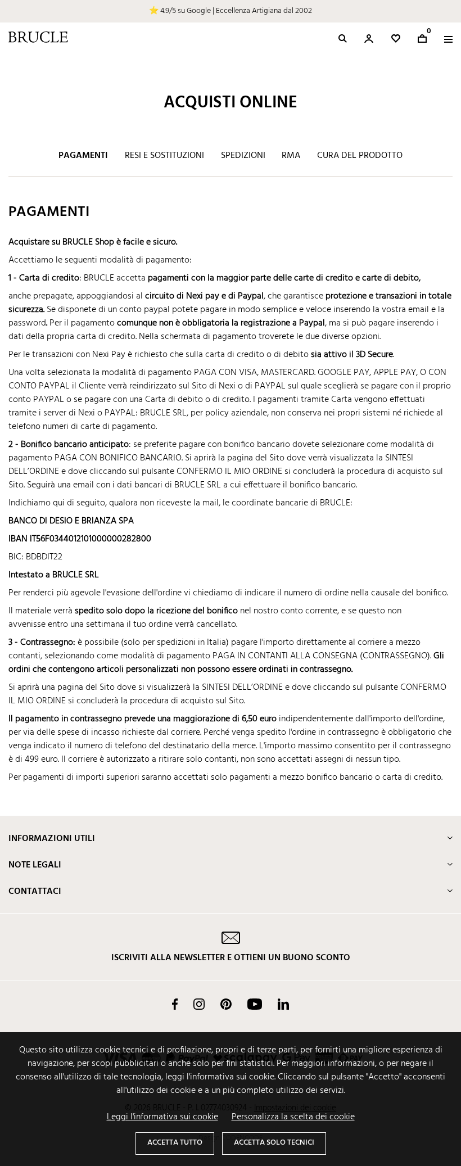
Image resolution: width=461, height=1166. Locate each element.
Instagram (199, 1004)
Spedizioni (243, 155)
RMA (291, 155)
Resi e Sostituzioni (164, 155)
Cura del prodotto (360, 155)
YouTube (254, 1004)
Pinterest (226, 1004)
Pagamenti (83, 155)
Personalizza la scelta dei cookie (293, 1117)
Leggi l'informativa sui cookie (162, 1117)
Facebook (175, 1004)
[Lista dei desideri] (395, 38)
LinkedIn (283, 1004)
